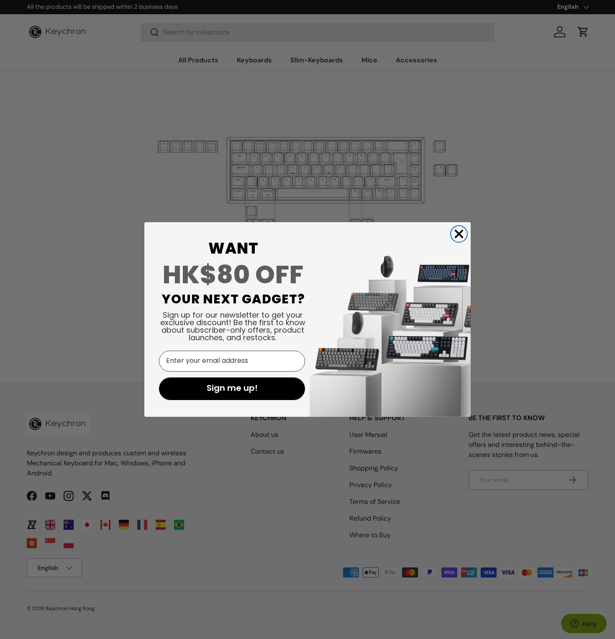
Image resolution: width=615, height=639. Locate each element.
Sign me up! (232, 389)
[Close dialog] (459, 234)
